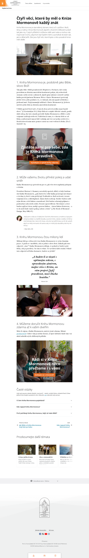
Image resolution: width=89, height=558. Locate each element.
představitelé (21, 334)
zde (45, 395)
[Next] (70, 455)
